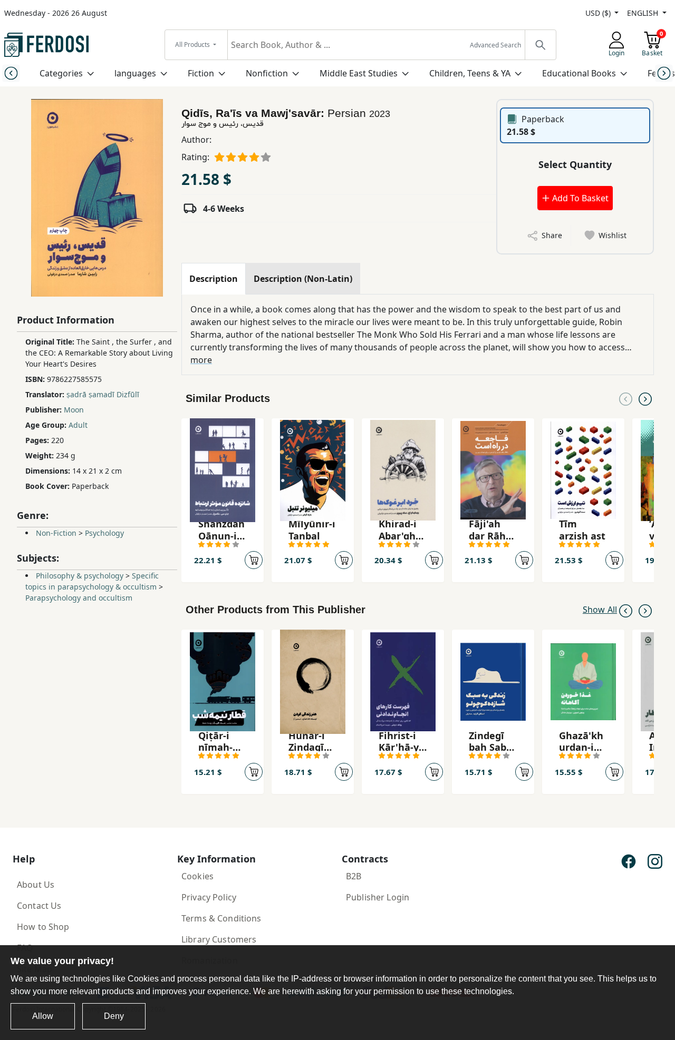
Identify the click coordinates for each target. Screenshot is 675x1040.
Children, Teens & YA (469, 73)
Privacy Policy (208, 897)
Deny (114, 1016)
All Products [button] (193, 44)
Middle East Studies (359, 73)
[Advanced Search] (540, 45)
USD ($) (599, 13)
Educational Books (579, 73)
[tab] (213, 279)
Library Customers (218, 939)
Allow (42, 1016)
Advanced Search (495, 45)
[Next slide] (664, 73)
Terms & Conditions (221, 918)
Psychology (104, 533)
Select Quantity (575, 164)
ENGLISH (643, 13)
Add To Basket (579, 198)
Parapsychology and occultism (78, 598)
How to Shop (43, 927)
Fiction (201, 73)
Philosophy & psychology (79, 576)
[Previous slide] (11, 73)
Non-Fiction (56, 533)
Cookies (197, 876)
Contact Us (39, 905)
